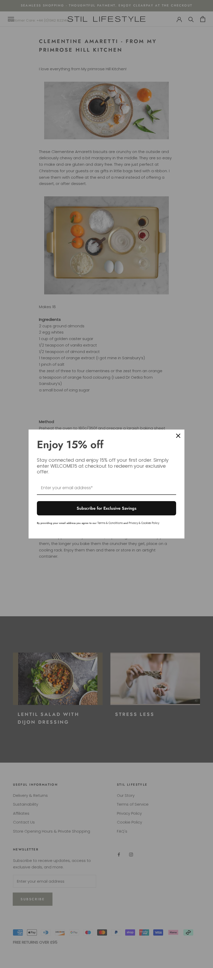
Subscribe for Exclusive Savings (106, 508)
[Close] (178, 436)
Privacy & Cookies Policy (144, 523)
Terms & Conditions (110, 523)
